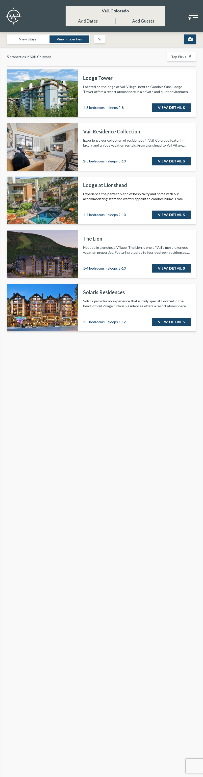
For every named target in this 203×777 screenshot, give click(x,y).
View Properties (69, 39)
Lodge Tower (98, 78)
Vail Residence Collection (111, 131)
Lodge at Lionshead (105, 185)
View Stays (27, 39)
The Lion (92, 239)
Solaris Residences (104, 292)
